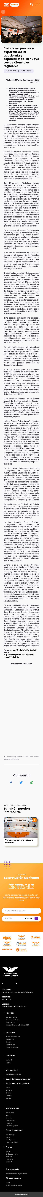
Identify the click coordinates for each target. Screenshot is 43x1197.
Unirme (28, 918)
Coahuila (14, 5)
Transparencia (12, 1169)
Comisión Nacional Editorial (18, 1079)
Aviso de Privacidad (21, 1194)
